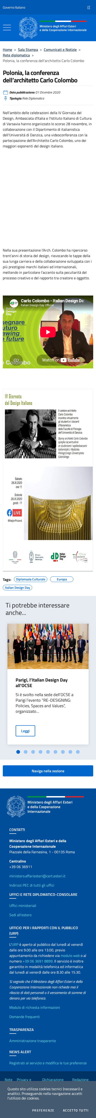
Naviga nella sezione (48, 771)
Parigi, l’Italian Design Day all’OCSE (42, 682)
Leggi (25, 731)
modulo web (70, 955)
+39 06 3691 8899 (38, 961)
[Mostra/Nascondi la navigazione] (7, 27)
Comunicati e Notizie (60, 49)
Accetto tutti (76, 1110)
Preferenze (43, 1110)
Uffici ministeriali (22, 905)
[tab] (18, 752)
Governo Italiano (14, 7)
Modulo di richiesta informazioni (34, 1007)
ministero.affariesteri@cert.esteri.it (37, 876)
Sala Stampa (28, 49)
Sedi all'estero (20, 915)
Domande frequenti (24, 1016)
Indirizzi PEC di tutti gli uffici (31, 885)
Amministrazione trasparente (32, 1040)
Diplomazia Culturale (30, 578)
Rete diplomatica (16, 55)
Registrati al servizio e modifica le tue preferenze (48, 1063)
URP (15, 944)
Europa (62, 578)
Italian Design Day (17, 587)
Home (7, 49)
